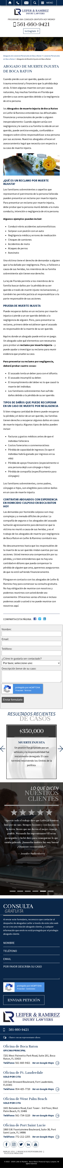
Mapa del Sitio (9, 1151)
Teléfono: (7, 649)
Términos (27, 690)
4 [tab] (35, 891)
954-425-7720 (22, 1089)
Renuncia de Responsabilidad (29, 1151)
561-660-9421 (33, 24)
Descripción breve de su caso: (19, 668)
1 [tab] (13, 891)
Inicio (10, 2)
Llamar (18, 2)
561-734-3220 (22, 1115)
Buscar (35, 2)
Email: (5, 639)
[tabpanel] (31, 837)
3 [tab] (28, 891)
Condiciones (30, 989)
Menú (49, 2)
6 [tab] (50, 891)
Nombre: (6, 629)
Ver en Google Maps (43, 1062)
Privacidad (19, 690)
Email (26, 2)
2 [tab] (20, 891)
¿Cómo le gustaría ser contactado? (22, 658)
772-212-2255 (22, 1136)
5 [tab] (43, 891)
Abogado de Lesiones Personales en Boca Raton (22, 56)
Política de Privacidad (13, 1153)
